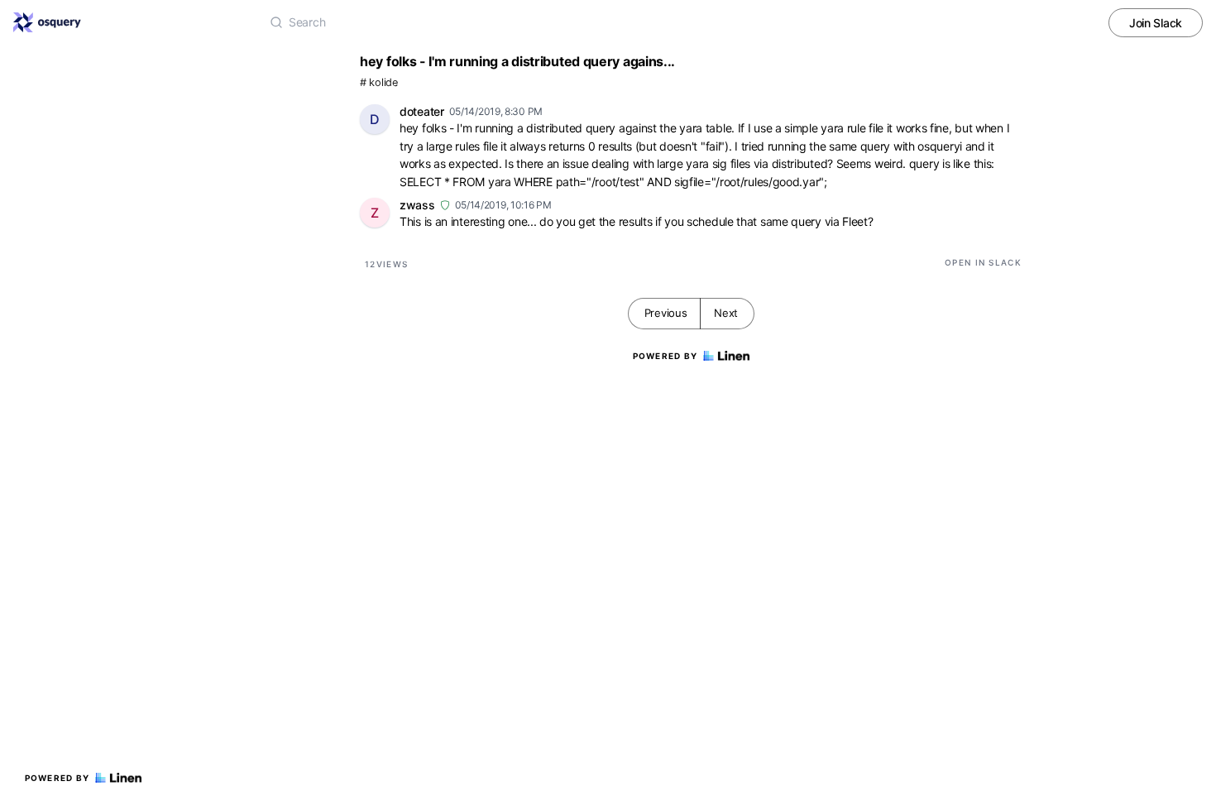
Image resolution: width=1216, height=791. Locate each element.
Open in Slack (983, 262)
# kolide (379, 82)
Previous (665, 312)
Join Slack (1155, 23)
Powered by (57, 778)
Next (726, 312)
